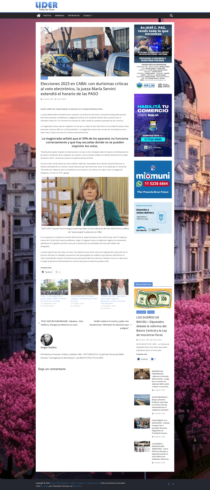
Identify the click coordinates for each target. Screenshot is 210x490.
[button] (92, 15)
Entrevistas (73, 15)
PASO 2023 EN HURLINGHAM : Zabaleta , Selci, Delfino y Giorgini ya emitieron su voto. (62, 323)
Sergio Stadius (61, 99)
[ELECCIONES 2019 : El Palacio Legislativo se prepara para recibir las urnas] (84, 287)
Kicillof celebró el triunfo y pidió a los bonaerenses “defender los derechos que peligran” (109, 325)
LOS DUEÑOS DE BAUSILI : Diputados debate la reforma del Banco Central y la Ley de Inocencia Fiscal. (151, 326)
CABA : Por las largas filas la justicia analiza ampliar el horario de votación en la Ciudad (53, 298)
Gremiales (59, 15)
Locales (87, 15)
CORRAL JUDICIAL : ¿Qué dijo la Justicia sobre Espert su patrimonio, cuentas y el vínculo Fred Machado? (113, 300)
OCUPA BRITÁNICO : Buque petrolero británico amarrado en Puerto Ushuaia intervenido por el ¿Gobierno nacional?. (160, 403)
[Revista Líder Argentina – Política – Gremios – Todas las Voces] (39, 15)
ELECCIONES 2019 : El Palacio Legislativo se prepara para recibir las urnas (84, 298)
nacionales (141, 312)
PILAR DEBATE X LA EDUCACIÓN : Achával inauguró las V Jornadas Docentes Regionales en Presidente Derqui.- (161, 426)
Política (47, 15)
